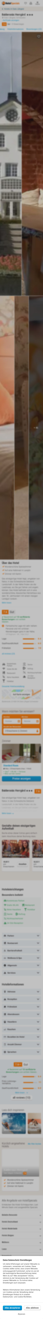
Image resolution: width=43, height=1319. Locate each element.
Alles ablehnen (32, 1308)
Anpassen (21, 1314)
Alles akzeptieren (12, 1308)
